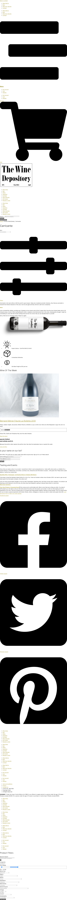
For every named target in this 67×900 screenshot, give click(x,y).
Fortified (5, 196)
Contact (5, 8)
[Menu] (33, 83)
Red (4, 191)
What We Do (6, 3)
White (4, 192)
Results (2, 218)
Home (1, 221)
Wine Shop (5, 189)
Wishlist (4, 92)
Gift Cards (5, 199)
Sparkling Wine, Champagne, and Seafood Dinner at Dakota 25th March (18, 474)
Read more (7, 430)
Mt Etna (1, 307)
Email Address (3, 456)
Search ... (2, 216)
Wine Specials (6, 197)
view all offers (3, 446)
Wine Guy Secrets (7, 6)
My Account (6, 89)
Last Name (2, 459)
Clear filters (3, 899)
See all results (3, 219)
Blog (4, 5)
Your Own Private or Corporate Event (9, 487)
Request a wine (6, 200)
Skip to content (4, 0)
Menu (2, 86)
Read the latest (3, 436)
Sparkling (5, 194)
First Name (2, 458)
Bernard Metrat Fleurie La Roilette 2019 (18, 421)
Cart (4, 91)
